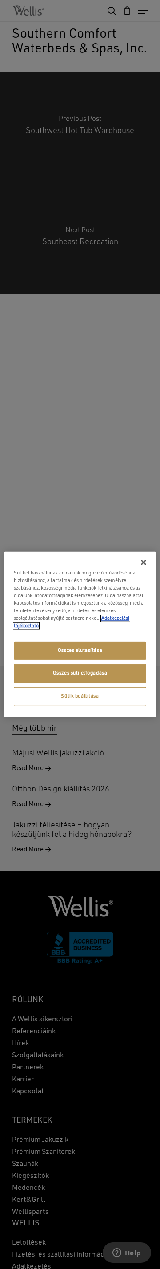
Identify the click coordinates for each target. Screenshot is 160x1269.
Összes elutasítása (80, 650)
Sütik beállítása (80, 696)
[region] (80, 634)
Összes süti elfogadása (80, 673)
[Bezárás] (143, 562)
